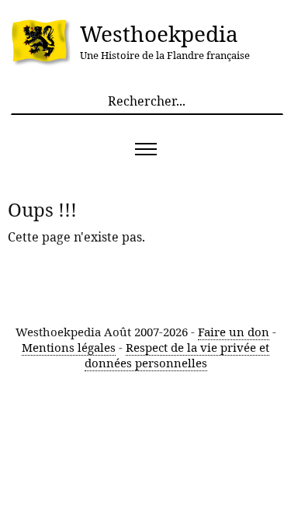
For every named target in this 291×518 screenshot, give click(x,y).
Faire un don (233, 331)
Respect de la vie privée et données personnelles (177, 354)
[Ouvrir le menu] (145, 149)
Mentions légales (69, 347)
